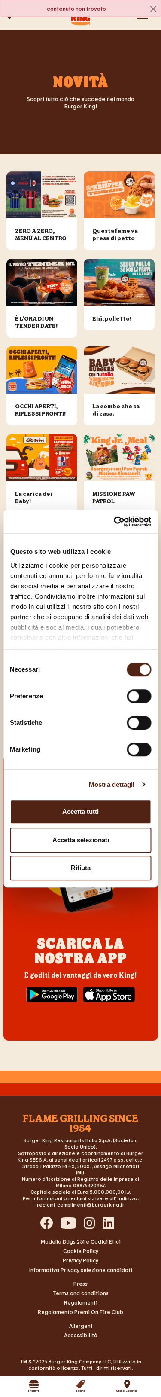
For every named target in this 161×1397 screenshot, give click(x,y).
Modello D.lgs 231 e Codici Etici (81, 1241)
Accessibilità (80, 1335)
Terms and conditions (81, 1293)
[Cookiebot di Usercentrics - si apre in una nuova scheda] (114, 521)
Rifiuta (81, 867)
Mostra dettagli (112, 784)
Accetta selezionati (80, 840)
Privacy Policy (80, 1260)
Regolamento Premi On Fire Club (80, 1311)
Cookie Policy (80, 1250)
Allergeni (80, 1325)
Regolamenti (80, 1302)
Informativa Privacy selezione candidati (80, 1269)
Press (80, 1283)
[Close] (153, 8)
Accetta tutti (80, 811)
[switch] (139, 696)
